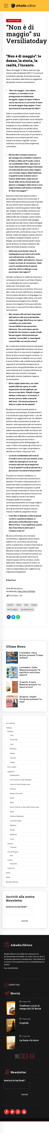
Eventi (12, 798)
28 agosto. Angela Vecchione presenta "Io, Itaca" (30, 699)
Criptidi (24, 1022)
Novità (8, 873)
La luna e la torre (29, 1040)
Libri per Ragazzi (12, 852)
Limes (12, 839)
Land (11, 744)
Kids (11, 855)
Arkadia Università (16, 793)
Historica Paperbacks (17, 816)
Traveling (13, 847)
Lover (12, 735)
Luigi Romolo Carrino (27, 609)
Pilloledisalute (14, 775)
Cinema (10, 860)
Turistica (10, 844)
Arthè (12, 803)
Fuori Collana (11, 767)
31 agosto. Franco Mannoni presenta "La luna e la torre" (30, 684)
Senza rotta (13, 740)
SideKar (19, 605)
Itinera (12, 812)
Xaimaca (13, 758)
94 (32, 1056)
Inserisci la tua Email (17, 907)
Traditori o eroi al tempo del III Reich (30, 1007)
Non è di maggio (13, 609)
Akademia (13, 834)
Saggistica (10, 771)
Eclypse (12, 753)
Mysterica (13, 825)
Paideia (12, 830)
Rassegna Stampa (14, 21)
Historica (13, 789)
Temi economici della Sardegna (20, 780)
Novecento (13, 864)
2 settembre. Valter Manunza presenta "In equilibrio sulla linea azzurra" (29, 671)
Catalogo (33, 605)
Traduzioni (11, 868)
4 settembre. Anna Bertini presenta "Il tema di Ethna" (31, 655)
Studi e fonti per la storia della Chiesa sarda (24, 807)
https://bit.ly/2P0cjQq (26, 591)
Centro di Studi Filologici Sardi (20, 784)
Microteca (13, 749)
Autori (26, 605)
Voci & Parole (10, 723)
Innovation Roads (15, 821)
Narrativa (10, 605)
